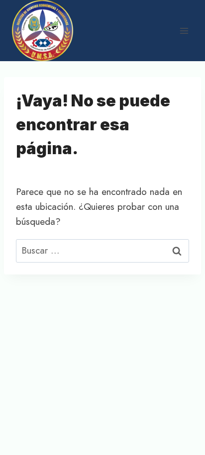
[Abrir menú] (184, 30)
